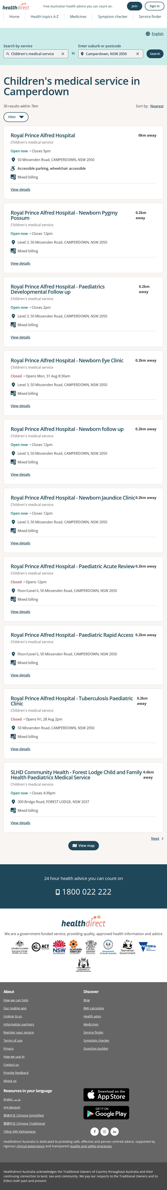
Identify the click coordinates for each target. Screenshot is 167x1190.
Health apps (92, 1016)
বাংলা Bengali (11, 1107)
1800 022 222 (86, 891)
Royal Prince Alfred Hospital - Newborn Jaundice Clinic (73, 497)
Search (155, 54)
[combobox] (11, 14)
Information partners (18, 1024)
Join (134, 6)
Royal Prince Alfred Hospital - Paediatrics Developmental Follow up (58, 289)
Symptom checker (96, 1040)
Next (155, 838)
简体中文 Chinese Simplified (23, 1115)
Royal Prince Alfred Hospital (43, 135)
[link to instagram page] (104, 1131)
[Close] (62, 53)
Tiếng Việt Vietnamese (19, 1131)
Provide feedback (15, 1073)
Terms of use (12, 1040)
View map (88, 846)
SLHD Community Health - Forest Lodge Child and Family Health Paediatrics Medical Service (76, 774)
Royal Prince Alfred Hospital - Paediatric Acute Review (73, 566)
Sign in (155, 6)
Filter (18, 118)
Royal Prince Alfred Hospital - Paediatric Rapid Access (72, 634)
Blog (87, 1000)
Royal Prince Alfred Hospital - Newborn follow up (67, 428)
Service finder (150, 16)
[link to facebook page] (94, 1131)
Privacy (8, 1048)
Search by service (17, 46)
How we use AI (14, 1056)
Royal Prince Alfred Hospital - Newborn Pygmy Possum (64, 215)
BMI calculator (94, 1008)
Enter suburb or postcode (99, 46)
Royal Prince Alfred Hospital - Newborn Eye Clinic (67, 360)
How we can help (15, 1000)
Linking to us (12, 1016)
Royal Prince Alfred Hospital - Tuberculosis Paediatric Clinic (72, 701)
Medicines (78, 16)
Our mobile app (15, 1008)
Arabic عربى (12, 1099)
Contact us (11, 1065)
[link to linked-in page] (114, 1131)
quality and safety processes (91, 1146)
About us (10, 1081)
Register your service (18, 1032)
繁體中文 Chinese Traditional (24, 1123)
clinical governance (31, 1146)
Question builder (96, 1048)
